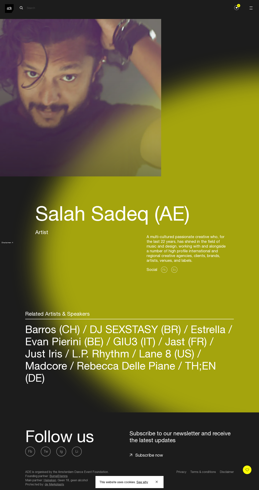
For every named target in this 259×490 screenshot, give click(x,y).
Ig (61, 451)
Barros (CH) (54, 329)
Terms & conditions (203, 471)
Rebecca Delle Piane (126, 365)
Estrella (208, 329)
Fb (164, 269)
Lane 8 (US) (166, 353)
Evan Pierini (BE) (66, 341)
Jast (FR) (186, 341)
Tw (46, 451)
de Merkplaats (54, 484)
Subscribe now (149, 455)
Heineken (50, 480)
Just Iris (45, 353)
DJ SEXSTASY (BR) (135, 329)
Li (76, 451)
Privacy (181, 471)
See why (142, 482)
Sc (174, 269)
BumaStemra (58, 476)
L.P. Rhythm (100, 353)
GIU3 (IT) (134, 341)
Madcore (47, 365)
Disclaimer (6, 242)
